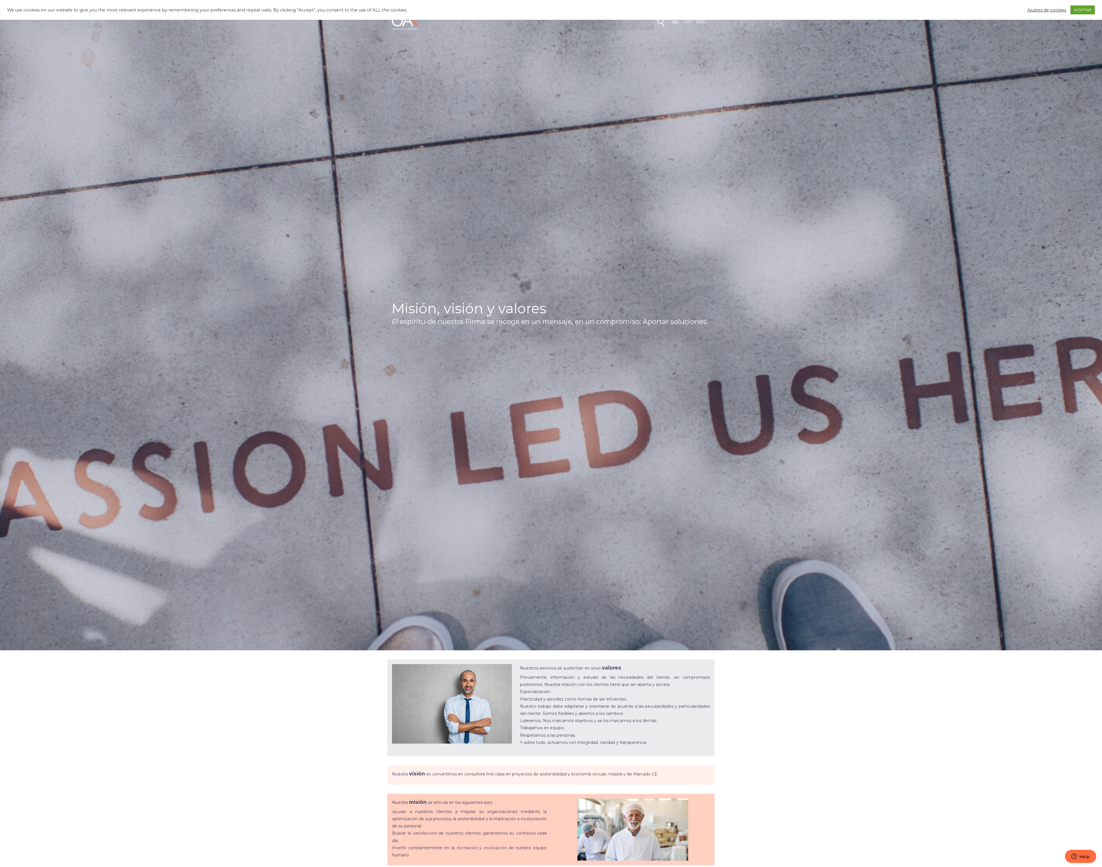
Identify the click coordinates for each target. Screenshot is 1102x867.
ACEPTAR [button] (1082, 9)
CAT (688, 21)
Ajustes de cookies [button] (1046, 10)
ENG (701, 21)
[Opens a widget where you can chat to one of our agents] (1080, 857)
